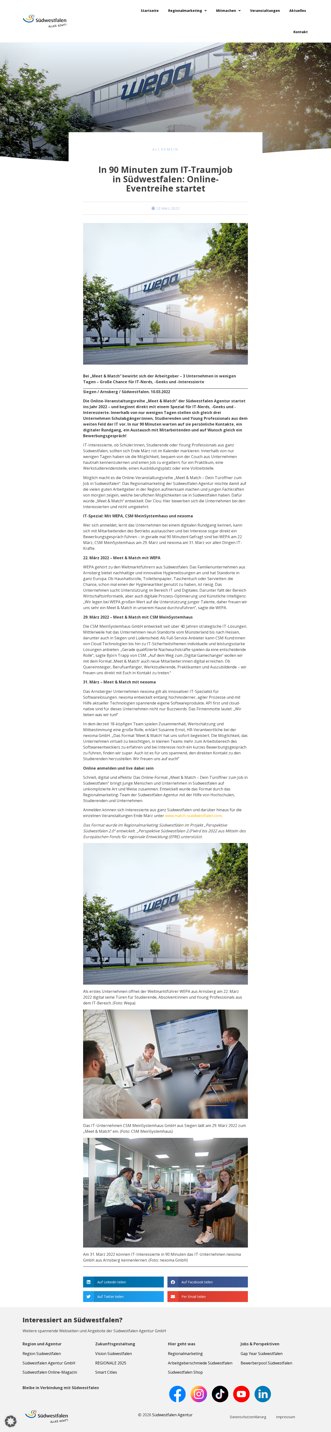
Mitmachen (226, 10)
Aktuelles (297, 10)
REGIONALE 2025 (110, 1363)
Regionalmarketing (185, 10)
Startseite (150, 10)
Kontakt (300, 32)
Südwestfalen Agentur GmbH (49, 1363)
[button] (123, 1282)
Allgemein (165, 149)
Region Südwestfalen (42, 1353)
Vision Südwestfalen (113, 1353)
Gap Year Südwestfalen (262, 1353)
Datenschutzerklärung (248, 1416)
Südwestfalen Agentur (172, 1414)
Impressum (285, 1416)
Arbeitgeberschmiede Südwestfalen (200, 1363)
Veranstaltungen (265, 10)
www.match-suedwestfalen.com (193, 815)
